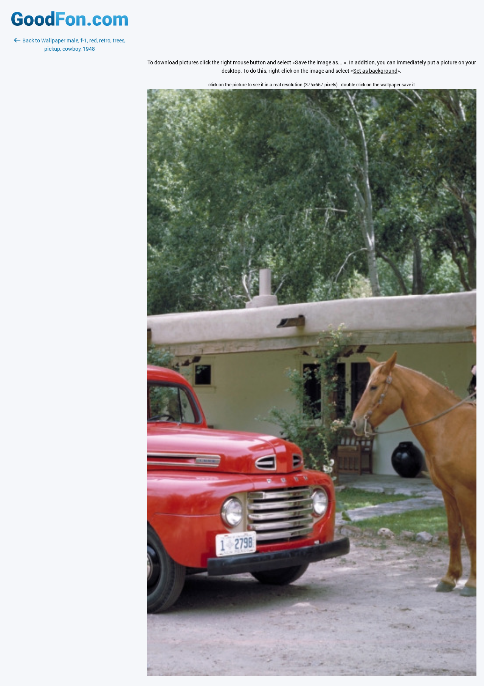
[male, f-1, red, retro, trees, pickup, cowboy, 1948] (311, 674)
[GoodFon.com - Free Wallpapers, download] (69, 23)
